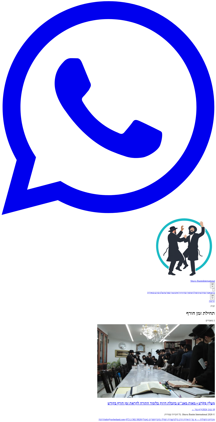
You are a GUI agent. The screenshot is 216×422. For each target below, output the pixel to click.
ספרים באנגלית (148, 419)
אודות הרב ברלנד (181, 419)
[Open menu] (213, 289)
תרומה (212, 301)
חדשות (201, 292)
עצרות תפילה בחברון (164, 419)
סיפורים (188, 292)
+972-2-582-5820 (133, 419)
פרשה (166, 292)
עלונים (160, 292)
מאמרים (208, 292)
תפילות (195, 292)
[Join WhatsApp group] (108, 214)
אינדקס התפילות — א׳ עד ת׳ (202, 419)
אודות (150, 292)
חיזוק (182, 292)
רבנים (155, 292)
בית (213, 292)
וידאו (178, 292)
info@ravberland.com (114, 419)
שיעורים (172, 292)
